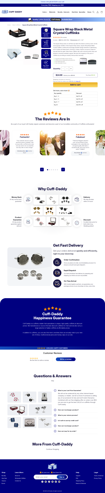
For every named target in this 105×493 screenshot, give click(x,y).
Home (9, 25)
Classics (4, 480)
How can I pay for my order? (67, 431)
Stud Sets (4, 478)
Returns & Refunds (81, 483)
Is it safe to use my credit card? (68, 420)
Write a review (65, 359)
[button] (45, 12)
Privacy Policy (98, 478)
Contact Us (18, 480)
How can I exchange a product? (68, 410)
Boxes (3, 483)
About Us (17, 475)
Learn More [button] (19, 472)
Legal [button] (96, 472)
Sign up (61, 477)
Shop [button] (3, 472)
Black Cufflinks (16, 25)
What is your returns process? (68, 415)
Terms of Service (98, 475)
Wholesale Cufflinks (20, 478)
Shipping (55, 79)
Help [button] (77, 472)
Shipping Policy (80, 480)
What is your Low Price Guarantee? (69, 390)
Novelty (4, 475)
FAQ (77, 478)
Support (78, 475)
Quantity (56, 69)
